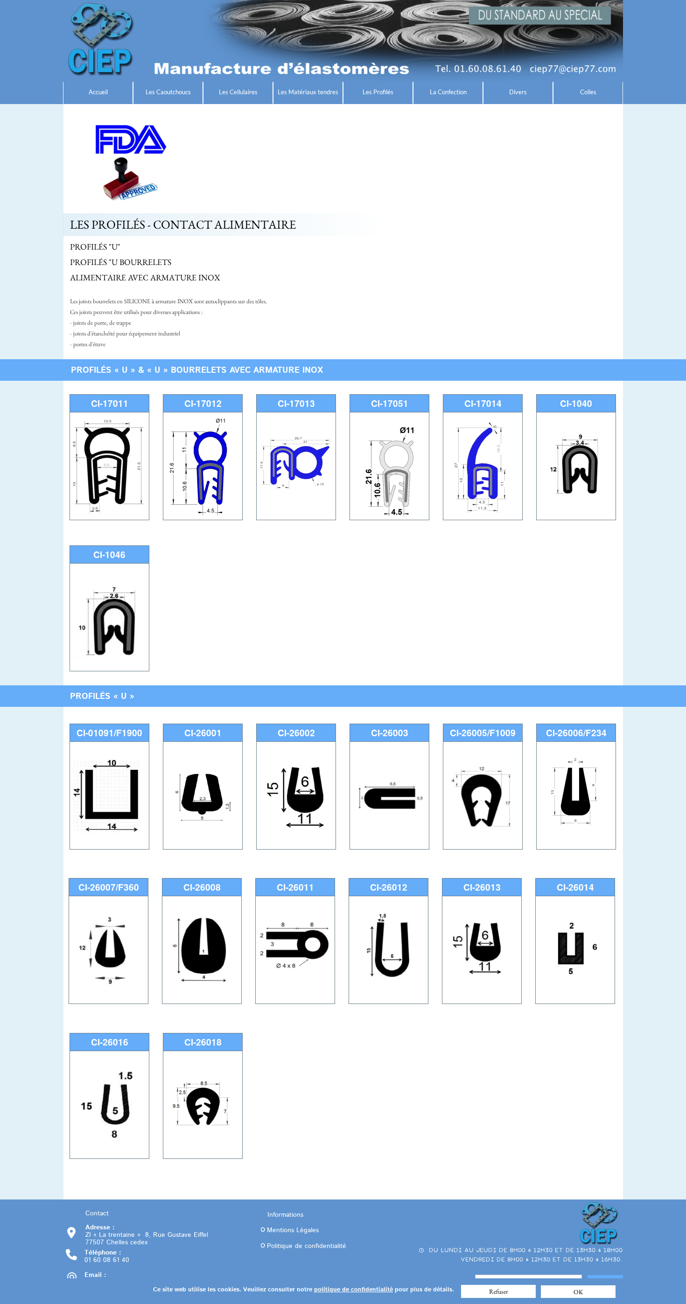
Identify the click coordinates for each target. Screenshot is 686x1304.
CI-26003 (389, 732)
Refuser (498, 1291)
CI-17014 (483, 403)
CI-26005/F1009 (483, 732)
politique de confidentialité (353, 1289)
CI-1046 (109, 554)
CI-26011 (295, 887)
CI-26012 (388, 887)
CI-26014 (575, 887)
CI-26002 (296, 732)
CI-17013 (296, 403)
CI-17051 (389, 403)
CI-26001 (203, 732)
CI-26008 (202, 887)
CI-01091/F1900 (109, 732)
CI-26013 (482, 887)
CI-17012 (203, 403)
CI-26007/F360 (108, 887)
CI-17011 (109, 403)
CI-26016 (109, 1042)
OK (578, 1292)
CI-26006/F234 (576, 732)
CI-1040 (576, 403)
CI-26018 (203, 1042)
